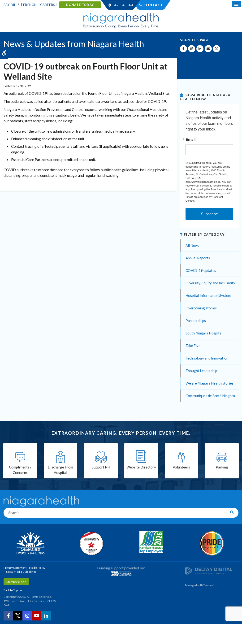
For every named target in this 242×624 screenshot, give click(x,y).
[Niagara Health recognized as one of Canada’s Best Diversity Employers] (30, 543)
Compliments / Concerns (20, 470)
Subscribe (209, 214)
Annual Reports (198, 258)
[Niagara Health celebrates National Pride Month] (211, 543)
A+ (130, 5)
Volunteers (181, 467)
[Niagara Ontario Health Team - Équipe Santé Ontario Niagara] (121, 573)
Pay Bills (12, 5)
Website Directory (141, 467)
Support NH (101, 467)
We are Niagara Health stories (209, 383)
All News (192, 245)
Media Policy (37, 567)
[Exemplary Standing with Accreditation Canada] (90, 543)
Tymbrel (208, 585)
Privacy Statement (15, 567)
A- (116, 5)
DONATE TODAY (80, 5)
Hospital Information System (208, 295)
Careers (47, 5)
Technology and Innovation (207, 358)
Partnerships (196, 320)
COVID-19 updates (201, 270)
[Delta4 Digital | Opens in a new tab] (208, 570)
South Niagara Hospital (204, 333)
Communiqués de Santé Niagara (210, 396)
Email (190, 139)
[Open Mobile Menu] (236, 4)
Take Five (193, 345)
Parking (222, 467)
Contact (153, 5)
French (29, 5)
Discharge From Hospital (60, 470)
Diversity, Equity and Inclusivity (210, 283)
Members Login (16, 582)
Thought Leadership (201, 370)
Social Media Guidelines (21, 571)
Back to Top (11, 590)
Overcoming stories (201, 308)
